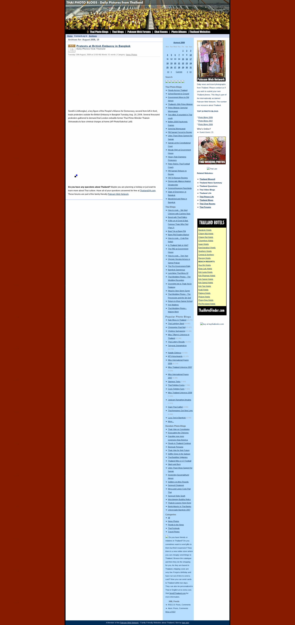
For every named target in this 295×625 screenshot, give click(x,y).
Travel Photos (174, 532)
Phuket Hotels (204, 297)
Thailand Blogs (206, 200)
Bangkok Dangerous (176, 270)
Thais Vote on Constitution (178, 429)
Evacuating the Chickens (178, 433)
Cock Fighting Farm (176, 389)
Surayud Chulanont (176, 485)
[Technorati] (72, 176)
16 (187, 59)
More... (171, 421)
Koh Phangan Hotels (206, 276)
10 (191, 55)
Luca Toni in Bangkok (177, 418)
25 (167, 67)
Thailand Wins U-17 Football (179, 461)
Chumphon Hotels (205, 241)
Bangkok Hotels (205, 230)
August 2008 (179, 42)
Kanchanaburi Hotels (207, 248)
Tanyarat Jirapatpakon (177, 345)
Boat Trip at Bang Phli (177, 231)
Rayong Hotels (204, 258)
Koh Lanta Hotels (205, 272)
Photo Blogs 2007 (205, 121)
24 (191, 63)
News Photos (173, 521)
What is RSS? (170, 612)
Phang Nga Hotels (205, 300)
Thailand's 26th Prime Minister (180, 104)
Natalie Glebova (174, 353)
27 (175, 67)
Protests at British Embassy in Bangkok (103, 46)
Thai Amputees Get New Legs (180, 411)
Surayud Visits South (176, 496)
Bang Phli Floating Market (178, 235)
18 (167, 63)
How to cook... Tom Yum (178, 256)
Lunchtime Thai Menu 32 (178, 273)
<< (168, 72)
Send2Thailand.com (177, 593)
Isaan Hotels (203, 244)
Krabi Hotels (203, 290)
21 (179, 63)
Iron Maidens (173, 305)
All (169, 518)
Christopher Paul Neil (176, 327)
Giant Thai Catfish (175, 407)
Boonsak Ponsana (175, 447)
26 (171, 67)
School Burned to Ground (178, 94)
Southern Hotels (205, 251)
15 (183, 59)
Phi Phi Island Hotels (206, 304)
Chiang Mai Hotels (205, 234)
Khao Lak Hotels (205, 269)
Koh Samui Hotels (205, 283)
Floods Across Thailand (177, 90)
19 (171, 63)
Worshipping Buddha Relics (179, 499)
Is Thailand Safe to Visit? (178, 245)
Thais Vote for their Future (178, 450)
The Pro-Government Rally (179, 266)
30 (187, 67)
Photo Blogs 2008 (205, 124)
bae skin (185, 623)
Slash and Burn (174, 464)
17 (191, 59)
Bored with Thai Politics (177, 217)
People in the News (176, 525)
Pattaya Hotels (204, 293)
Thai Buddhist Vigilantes (178, 457)
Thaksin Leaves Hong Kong (179, 503)
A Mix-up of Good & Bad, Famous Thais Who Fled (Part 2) (178, 224)
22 (183, 63)
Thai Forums (205, 207)
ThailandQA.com (148, 190)
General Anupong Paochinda (180, 188)
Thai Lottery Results (176, 342)
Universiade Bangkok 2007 (179, 510)
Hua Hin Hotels (204, 265)
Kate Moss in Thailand (177, 320)
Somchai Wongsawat (176, 129)
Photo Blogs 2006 (205, 117)
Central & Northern (206, 255)
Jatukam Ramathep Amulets (179, 400)
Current (179, 72)
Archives (93, 36)
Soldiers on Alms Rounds (178, 482)
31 (191, 67)
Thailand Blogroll (207, 179)
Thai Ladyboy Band (176, 323)
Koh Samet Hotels (205, 279)
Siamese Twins (174, 381)
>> (190, 72)
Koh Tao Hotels (204, 286)
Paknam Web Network (118, 194)
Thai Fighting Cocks (176, 385)
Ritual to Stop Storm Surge (179, 291)
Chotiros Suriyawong (176, 331)
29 (183, 67)
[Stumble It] (69, 176)
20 (175, 63)
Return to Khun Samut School (180, 301)
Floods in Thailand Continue (179, 443)
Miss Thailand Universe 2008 (180, 393)
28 (179, 67)
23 (187, 63)
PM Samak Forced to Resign (180, 132)
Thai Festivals (174, 528)
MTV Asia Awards (175, 356)
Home (70, 36)
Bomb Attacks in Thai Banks (179, 506)
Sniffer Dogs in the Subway (179, 454)
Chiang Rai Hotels (205, 237)
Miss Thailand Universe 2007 (180, 367)
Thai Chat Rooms (207, 204)
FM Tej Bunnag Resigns (178, 178)
